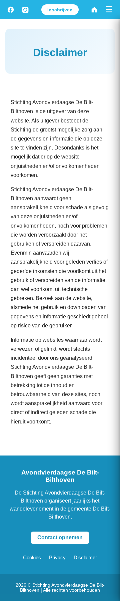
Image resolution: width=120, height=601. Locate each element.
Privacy (57, 557)
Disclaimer (85, 557)
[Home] (94, 9)
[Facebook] (10, 9)
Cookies (32, 557)
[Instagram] (25, 9)
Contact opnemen (60, 537)
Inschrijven (60, 9)
